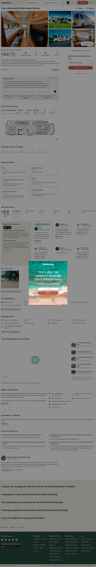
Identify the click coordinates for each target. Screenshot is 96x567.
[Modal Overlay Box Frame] (48, 283)
